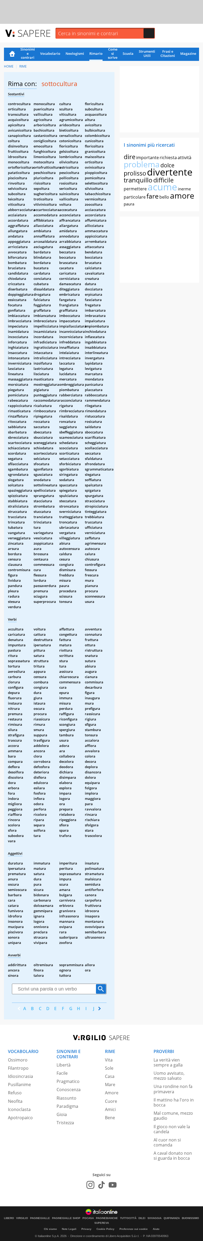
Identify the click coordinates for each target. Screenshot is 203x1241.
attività (184, 157)
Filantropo (18, 1068)
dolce (167, 165)
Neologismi (75, 53)
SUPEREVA (101, 1223)
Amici (110, 1109)
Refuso (15, 1093)
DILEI (142, 1218)
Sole (109, 1068)
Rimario (96, 53)
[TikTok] (101, 1184)
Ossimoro (17, 1060)
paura (129, 204)
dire (129, 156)
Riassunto (66, 1098)
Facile (62, 1073)
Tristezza (65, 1123)
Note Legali (69, 1228)
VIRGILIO (22, 1218)
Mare (110, 1084)
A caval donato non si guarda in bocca (173, 1155)
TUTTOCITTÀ (128, 1218)
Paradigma (67, 1106)
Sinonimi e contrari (27, 54)
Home (12, 54)
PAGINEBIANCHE (107, 1218)
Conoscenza (69, 1089)
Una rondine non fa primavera (173, 1088)
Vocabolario (50, 53)
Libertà (64, 1065)
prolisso (135, 173)
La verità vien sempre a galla (168, 1062)
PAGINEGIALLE (40, 1218)
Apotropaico (20, 1118)
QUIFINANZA (172, 1218)
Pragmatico (68, 1081)
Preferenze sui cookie (133, 1228)
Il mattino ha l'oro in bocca (174, 1102)
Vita (109, 1060)
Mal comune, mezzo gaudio (173, 1115)
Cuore (111, 1101)
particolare (135, 197)
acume (162, 186)
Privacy (86, 1228)
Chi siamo (50, 1228)
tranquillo (138, 180)
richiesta (168, 157)
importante (147, 157)
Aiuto (156, 1228)
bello (164, 197)
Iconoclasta (19, 1109)
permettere (135, 189)
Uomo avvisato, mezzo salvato (169, 1075)
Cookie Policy (105, 1228)
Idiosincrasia (20, 1076)
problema (142, 164)
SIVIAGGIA (154, 1218)
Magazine (188, 53)
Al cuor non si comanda (167, 1142)
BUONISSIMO (190, 1218)
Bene (110, 1118)
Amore (111, 1093)
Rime (23, 66)
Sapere (34, 33)
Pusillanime (19, 1084)
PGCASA (88, 1218)
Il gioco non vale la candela (172, 1129)
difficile (163, 180)
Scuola (128, 53)
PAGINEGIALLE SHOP (66, 1218)
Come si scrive (112, 54)
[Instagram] (90, 1184)
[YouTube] (112, 1184)
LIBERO (9, 1218)
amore (182, 195)
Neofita (15, 1101)
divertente (169, 171)
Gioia (62, 1114)
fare (152, 195)
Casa (109, 1076)
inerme (184, 188)
